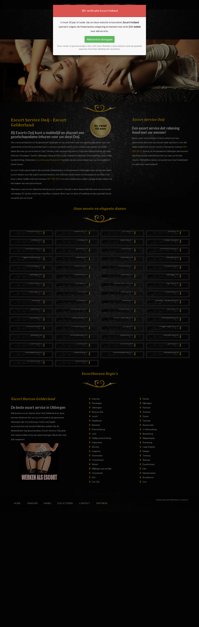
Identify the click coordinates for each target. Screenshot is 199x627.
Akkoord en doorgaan (100, 39)
